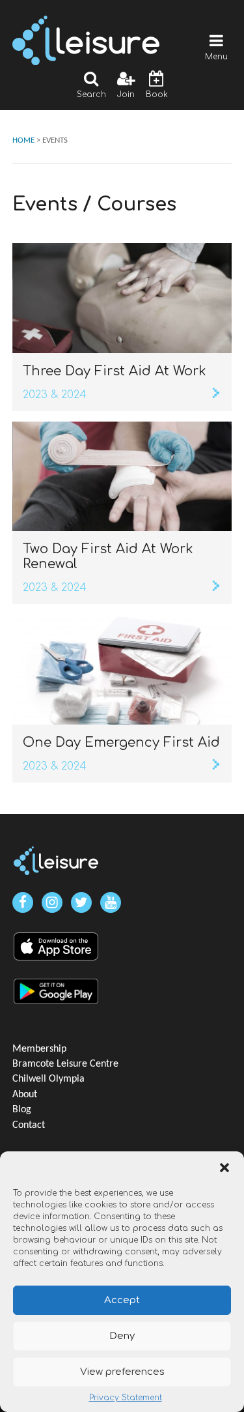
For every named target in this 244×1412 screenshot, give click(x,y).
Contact (28, 1125)
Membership (39, 1049)
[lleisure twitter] (81, 902)
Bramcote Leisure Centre (65, 1064)
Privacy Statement (125, 1397)
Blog (21, 1109)
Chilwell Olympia (48, 1079)
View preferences (122, 1371)
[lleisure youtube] (110, 902)
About (24, 1094)
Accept (122, 1300)
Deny (122, 1336)
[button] (224, 1167)
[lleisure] (56, 860)
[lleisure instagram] (52, 902)
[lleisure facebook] (22, 902)
